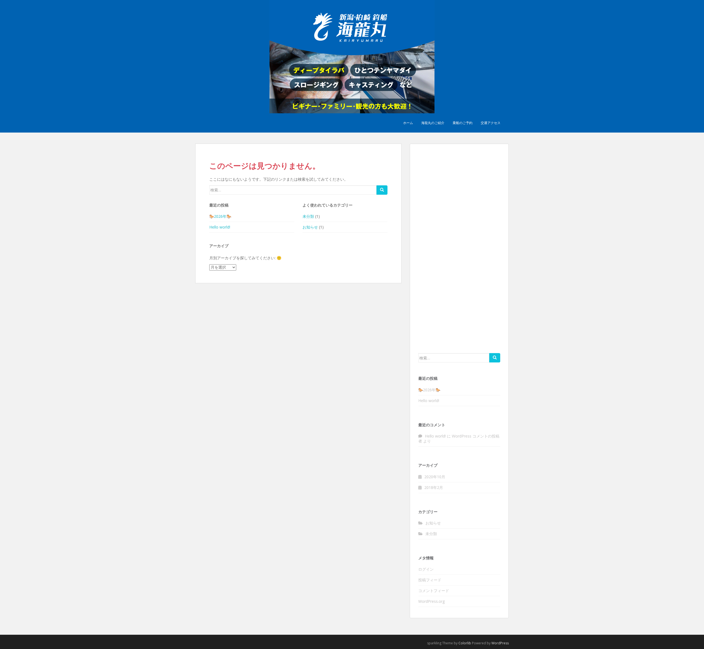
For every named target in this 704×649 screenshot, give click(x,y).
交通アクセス (491, 122)
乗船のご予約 (462, 122)
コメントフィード (433, 590)
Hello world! (219, 227)
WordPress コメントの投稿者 (458, 438)
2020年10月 (434, 476)
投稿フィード (429, 579)
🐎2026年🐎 (220, 216)
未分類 (308, 216)
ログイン (426, 569)
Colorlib (464, 643)
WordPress (500, 643)
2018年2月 (433, 487)
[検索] (381, 190)
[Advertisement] (459, 247)
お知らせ (310, 227)
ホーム (408, 122)
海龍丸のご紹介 (432, 122)
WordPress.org (431, 601)
